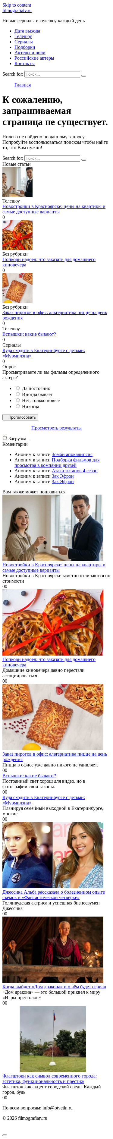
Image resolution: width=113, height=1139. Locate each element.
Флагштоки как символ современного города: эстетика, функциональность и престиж (49, 1078)
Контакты (24, 63)
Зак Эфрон (63, 476)
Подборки (24, 47)
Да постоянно (36, 388)
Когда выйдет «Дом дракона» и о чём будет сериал (54, 986)
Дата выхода (27, 30)
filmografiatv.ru (17, 10)
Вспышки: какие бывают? (29, 334)
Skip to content (16, 5)
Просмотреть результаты (56, 427)
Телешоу (23, 36)
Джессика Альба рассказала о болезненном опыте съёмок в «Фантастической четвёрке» (53, 894)
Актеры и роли (30, 52)
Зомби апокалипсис (72, 454)
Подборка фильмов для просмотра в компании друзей (56, 462)
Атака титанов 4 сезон (75, 470)
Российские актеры (34, 58)
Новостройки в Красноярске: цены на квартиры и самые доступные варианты (53, 209)
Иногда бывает (37, 394)
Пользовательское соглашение (33, 1128)
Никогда (30, 406)
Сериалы (23, 41)
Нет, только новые (41, 400)
